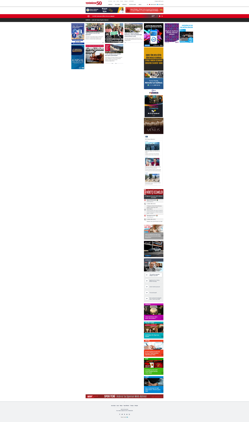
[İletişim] (159, 16)
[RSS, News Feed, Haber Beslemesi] (124, 414)
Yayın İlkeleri (126, 405)
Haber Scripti (123, 417)
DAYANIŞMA (131, 1)
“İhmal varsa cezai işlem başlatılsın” (100, 16)
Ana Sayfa (110, 1)
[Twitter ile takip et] (122, 414)
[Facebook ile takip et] (120, 414)
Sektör (147, 340)
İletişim (136, 405)
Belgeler (126, 1)
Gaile (114, 1)
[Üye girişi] (127, 414)
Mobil (118, 1)
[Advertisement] (77, 79)
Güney (147, 377)
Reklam (121, 1)
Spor (146, 359)
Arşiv (118, 405)
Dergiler (147, 304)
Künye (121, 405)
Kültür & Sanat (149, 322)
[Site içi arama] (162, 16)
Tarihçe (132, 405)
